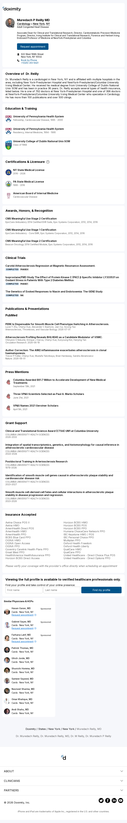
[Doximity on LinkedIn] (114, 801)
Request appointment (32, 46)
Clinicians (12, 780)
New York (39, 23)
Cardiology (23, 23)
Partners (11, 790)
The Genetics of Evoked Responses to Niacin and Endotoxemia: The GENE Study (54, 291)
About (9, 771)
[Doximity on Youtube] (120, 801)
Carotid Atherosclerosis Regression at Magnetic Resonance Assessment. (50, 265)
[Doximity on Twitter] (101, 801)
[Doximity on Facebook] (107, 801)
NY (48, 23)
